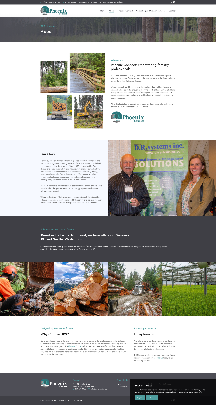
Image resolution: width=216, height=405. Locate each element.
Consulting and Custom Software (129, 386)
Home (119, 384)
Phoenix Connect (75, 346)
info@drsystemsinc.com (51, 2)
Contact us (158, 357)
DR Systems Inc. (53, 10)
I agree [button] (140, 397)
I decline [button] (152, 397)
